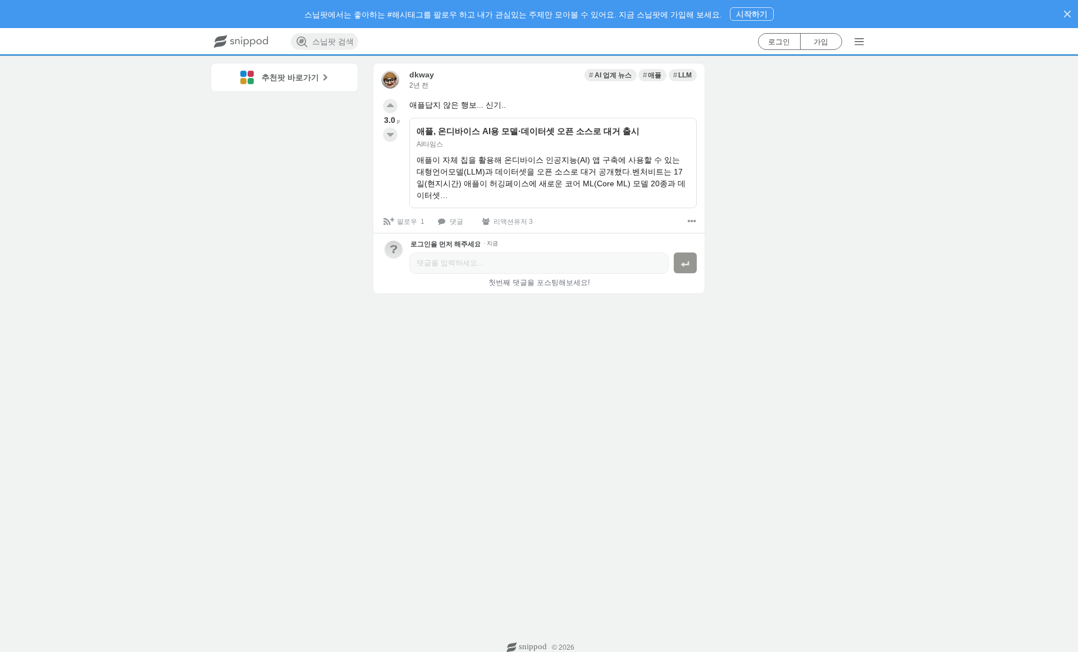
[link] (610, 75)
